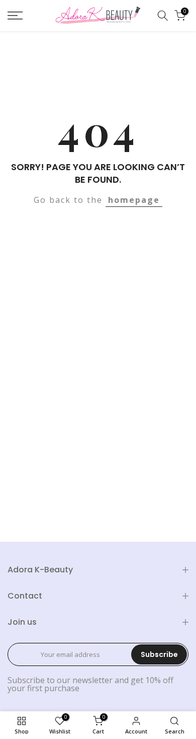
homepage (134, 199)
